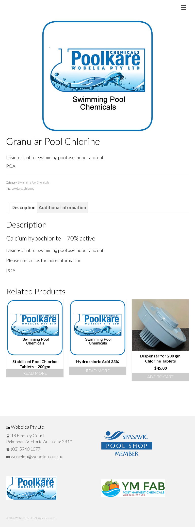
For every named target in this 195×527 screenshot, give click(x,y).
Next (184, 353)
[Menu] (183, 7)
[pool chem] (97, 75)
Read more (35, 373)
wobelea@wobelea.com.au (37, 456)
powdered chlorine (23, 188)
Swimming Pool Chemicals (33, 182)
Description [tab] (23, 207)
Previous (10, 353)
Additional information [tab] (62, 207)
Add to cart (160, 376)
